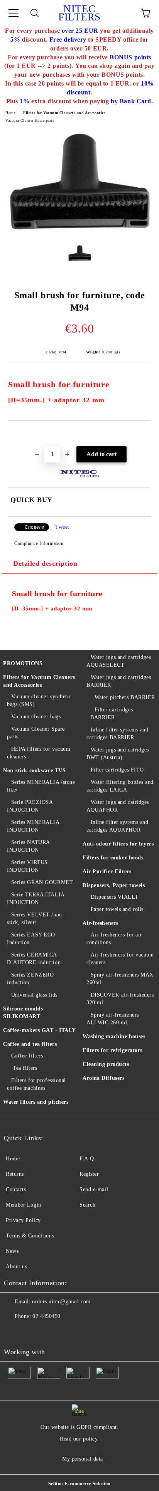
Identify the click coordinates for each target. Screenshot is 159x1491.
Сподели (34, 527)
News (12, 1251)
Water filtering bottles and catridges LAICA (120, 786)
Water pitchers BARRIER (125, 697)
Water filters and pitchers (36, 1102)
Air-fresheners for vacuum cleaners (120, 958)
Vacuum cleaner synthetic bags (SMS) (39, 700)
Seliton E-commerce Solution (79, 1483)
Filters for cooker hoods (113, 858)
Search (87, 1205)
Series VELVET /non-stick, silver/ (35, 918)
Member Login (23, 1205)
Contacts (16, 1189)
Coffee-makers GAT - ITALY (39, 1030)
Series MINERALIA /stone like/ (41, 786)
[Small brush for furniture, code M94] (79, 232)
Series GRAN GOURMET (42, 882)
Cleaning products (106, 1064)
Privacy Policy (23, 1220)
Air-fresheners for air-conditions (115, 938)
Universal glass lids (34, 995)
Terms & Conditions (30, 1236)
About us (16, 1266)
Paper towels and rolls (117, 909)
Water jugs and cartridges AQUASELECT (118, 661)
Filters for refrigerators (112, 1050)
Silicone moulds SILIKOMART (23, 1012)
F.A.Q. (88, 1159)
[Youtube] (14, 1332)
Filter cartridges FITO (117, 770)
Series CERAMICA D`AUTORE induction (34, 958)
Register (89, 1174)
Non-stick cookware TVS (34, 770)
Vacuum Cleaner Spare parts (29, 120)
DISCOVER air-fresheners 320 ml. (120, 998)
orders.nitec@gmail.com (61, 1301)
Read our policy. (79, 1439)
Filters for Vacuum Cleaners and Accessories (64, 113)
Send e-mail (94, 1189)
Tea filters (24, 1068)
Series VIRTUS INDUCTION (27, 866)
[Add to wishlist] (145, 434)
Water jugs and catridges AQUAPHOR (117, 806)
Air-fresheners (100, 923)
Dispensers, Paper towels (114, 885)
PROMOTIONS (23, 663)
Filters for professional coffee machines (36, 1084)
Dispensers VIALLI (114, 897)
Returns (15, 1174)
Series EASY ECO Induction (31, 938)
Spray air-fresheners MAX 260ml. (120, 978)
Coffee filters (27, 1056)
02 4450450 (46, 1316)
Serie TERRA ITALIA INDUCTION (35, 898)
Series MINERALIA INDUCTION (33, 826)
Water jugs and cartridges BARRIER (118, 681)
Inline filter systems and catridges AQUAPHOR (117, 826)
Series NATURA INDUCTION (28, 846)
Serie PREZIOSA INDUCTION (29, 806)
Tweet (62, 527)
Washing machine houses (114, 1036)
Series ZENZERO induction (30, 978)
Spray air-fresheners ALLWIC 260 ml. (112, 1018)
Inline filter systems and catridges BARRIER (117, 733)
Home (10, 113)
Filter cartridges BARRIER (111, 713)
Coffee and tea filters (30, 1044)
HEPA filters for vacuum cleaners (38, 753)
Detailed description (45, 563)
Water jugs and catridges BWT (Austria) (117, 753)
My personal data (82, 1459)
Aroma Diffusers (103, 1078)
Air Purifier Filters (107, 871)
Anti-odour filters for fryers (118, 844)
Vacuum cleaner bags (36, 716)
